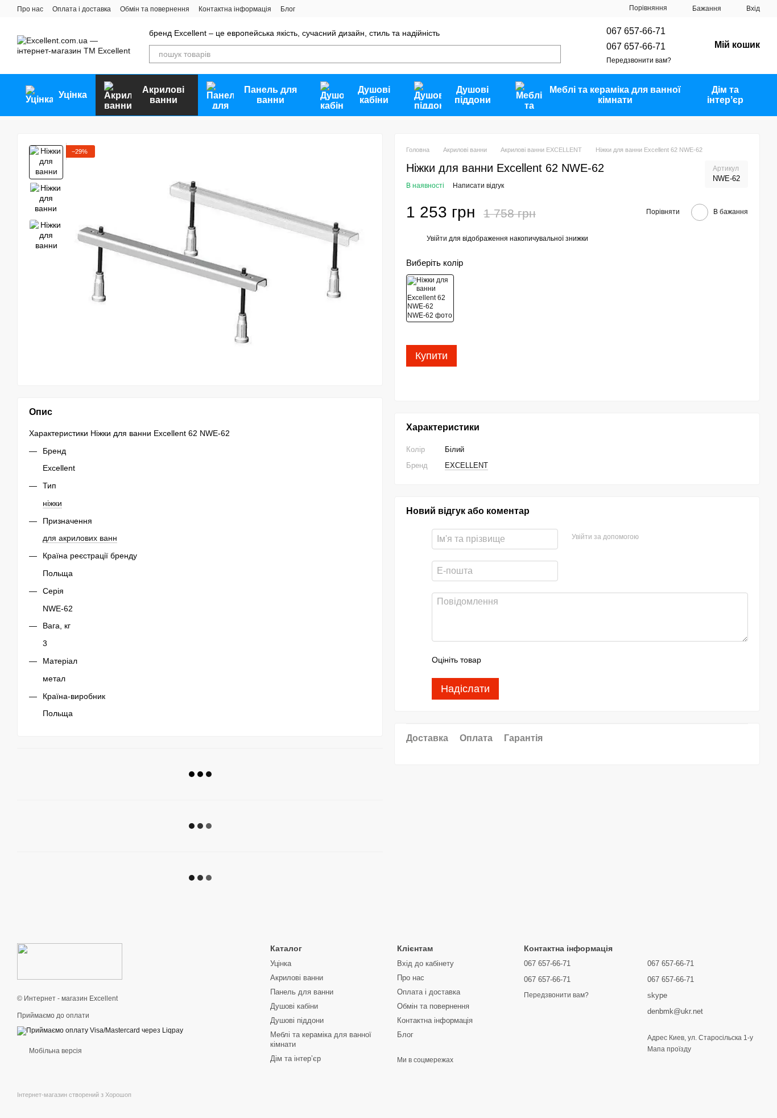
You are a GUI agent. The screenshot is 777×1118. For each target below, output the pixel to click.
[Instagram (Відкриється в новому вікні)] (311, 8)
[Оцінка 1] (500, 660)
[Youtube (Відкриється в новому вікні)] (352, 8)
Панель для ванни (270, 95)
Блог (287, 9)
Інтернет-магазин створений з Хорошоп (74, 1094)
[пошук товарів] (552, 54)
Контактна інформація (235, 9)
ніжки (52, 503)
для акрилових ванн (80, 537)
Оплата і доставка (81, 9)
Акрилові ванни (163, 95)
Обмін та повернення (154, 9)
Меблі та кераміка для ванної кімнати (615, 95)
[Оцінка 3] (536, 660)
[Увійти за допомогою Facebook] (651, 538)
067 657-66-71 (636, 31)
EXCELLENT (466, 465)
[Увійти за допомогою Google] (669, 538)
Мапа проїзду (669, 1049)
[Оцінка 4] (554, 660)
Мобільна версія (54, 1051)
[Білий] (430, 298)
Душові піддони (472, 95)
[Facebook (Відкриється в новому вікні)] (338, 8)
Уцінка (73, 95)
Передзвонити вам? (638, 60)
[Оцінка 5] (573, 660)
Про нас (30, 9)
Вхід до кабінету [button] (425, 963)
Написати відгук (478, 186)
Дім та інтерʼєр (725, 95)
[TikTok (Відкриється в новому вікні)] (324, 8)
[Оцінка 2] (518, 660)
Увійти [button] (437, 239)
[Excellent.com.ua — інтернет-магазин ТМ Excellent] (69, 961)
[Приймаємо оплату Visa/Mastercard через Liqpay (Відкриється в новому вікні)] (100, 1030)
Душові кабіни (374, 95)
